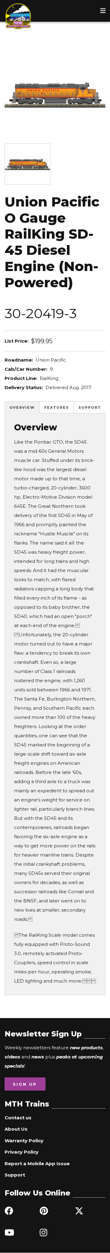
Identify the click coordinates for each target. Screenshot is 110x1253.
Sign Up (25, 1084)
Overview (22, 407)
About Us (16, 1129)
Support (90, 407)
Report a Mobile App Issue (37, 1163)
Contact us (18, 1118)
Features (56, 407)
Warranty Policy (24, 1140)
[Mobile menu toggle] (103, 10)
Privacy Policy (21, 1152)
